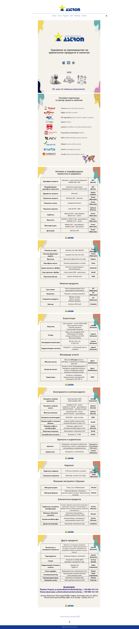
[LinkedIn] (106, 16)
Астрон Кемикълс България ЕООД (70, 616)
